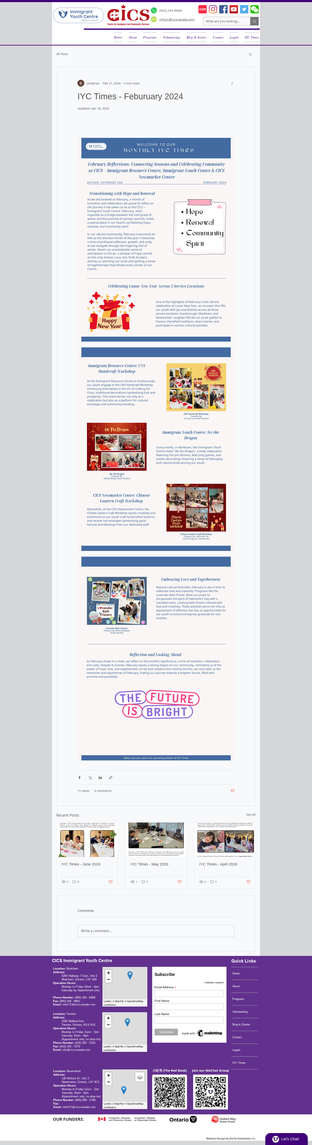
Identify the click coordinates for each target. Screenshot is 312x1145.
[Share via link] (111, 778)
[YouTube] (234, 9)
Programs (238, 999)
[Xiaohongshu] (202, 9)
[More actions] (232, 83)
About (236, 986)
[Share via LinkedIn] (100, 778)
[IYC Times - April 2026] (225, 840)
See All (251, 815)
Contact (237, 1037)
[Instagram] (213, 9)
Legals (236, 1050)
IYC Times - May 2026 (149, 864)
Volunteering (239, 1011)
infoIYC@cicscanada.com (79, 1004)
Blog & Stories (241, 1024)
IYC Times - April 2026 (218, 864)
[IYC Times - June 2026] (87, 840)
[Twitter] (244, 9)
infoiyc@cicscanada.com (177, 19)
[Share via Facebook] (79, 778)
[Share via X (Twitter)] (90, 778)
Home (236, 973)
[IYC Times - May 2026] (156, 840)
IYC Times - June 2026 (81, 864)
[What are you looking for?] (254, 21)
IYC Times (239, 1062)
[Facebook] (223, 9)
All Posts (62, 54)
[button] (196, 37)
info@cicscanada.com (76, 1049)
